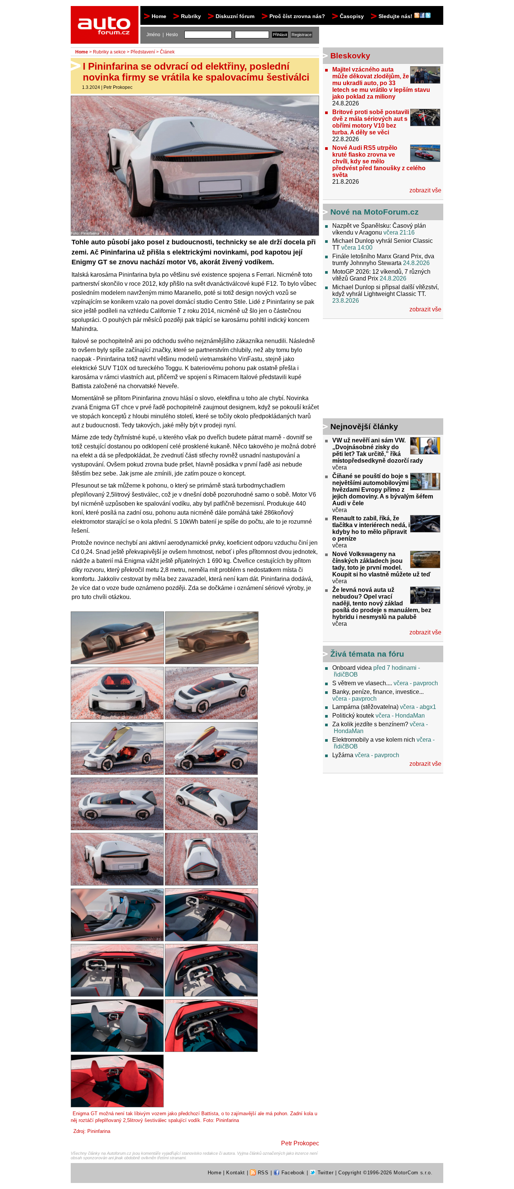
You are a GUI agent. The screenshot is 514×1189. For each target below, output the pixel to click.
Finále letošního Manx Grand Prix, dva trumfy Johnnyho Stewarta (383, 259)
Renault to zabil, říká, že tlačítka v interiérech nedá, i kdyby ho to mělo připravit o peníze (371, 528)
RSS (262, 1172)
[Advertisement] (370, 370)
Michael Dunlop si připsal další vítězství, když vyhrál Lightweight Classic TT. (385, 290)
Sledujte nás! (396, 16)
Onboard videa (352, 668)
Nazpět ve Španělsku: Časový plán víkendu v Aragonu (379, 229)
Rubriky (191, 16)
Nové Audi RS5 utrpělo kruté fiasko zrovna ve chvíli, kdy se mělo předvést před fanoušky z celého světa (379, 161)
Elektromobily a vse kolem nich (373, 739)
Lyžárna (342, 755)
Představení (143, 52)
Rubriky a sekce (109, 52)
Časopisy (352, 16)
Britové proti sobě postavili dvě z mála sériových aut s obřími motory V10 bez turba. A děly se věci (370, 122)
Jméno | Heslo (162, 34)
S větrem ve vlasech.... (362, 683)
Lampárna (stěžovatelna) (365, 707)
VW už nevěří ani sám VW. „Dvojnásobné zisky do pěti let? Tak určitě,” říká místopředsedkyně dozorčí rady (377, 450)
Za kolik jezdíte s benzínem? (370, 724)
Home (159, 16)
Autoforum (105, 13)
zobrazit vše (425, 190)
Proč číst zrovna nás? (297, 16)
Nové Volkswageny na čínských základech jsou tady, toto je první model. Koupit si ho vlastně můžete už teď (381, 564)
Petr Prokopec (117, 87)
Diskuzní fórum (235, 16)
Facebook (292, 1172)
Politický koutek (353, 715)
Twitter (324, 1172)
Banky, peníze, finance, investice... (378, 692)
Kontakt (235, 1172)
